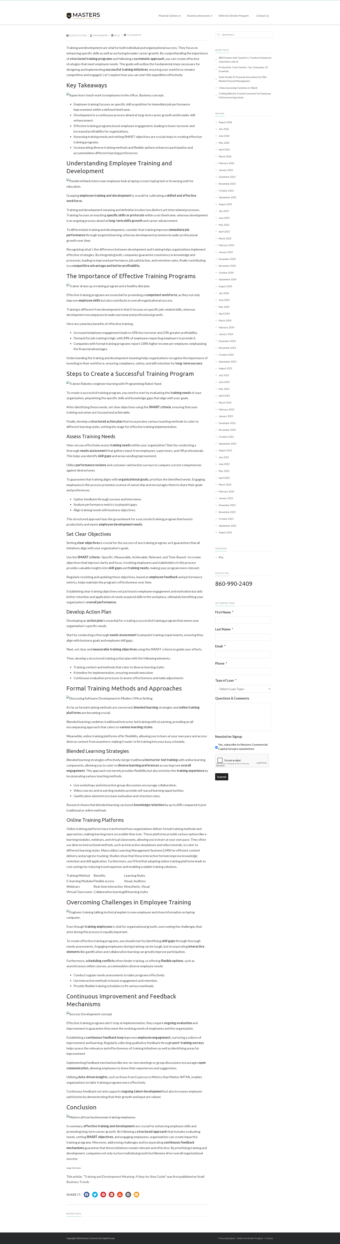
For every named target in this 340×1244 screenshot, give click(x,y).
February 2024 (226, 327)
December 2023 (227, 341)
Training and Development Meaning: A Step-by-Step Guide (124, 1176)
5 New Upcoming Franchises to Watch (238, 87)
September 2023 (227, 361)
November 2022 (227, 429)
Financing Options (227, 1238)
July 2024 (224, 293)
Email (220, 646)
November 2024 (227, 265)
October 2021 (226, 518)
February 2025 (226, 245)
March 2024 (225, 320)
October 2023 (226, 354)
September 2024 (227, 279)
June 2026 (224, 135)
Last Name (224, 629)
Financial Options (169, 15)
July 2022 (224, 457)
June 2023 (224, 382)
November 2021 (227, 512)
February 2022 (226, 491)
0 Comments (134, 35)
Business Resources (198, 15)
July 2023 (224, 375)
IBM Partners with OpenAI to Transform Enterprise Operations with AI (245, 59)
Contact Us (262, 15)
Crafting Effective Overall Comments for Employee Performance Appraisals (245, 95)
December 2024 (227, 259)
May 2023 (224, 388)
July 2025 (224, 211)
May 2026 (224, 142)
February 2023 (226, 409)
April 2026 (224, 149)
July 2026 (224, 129)
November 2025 (227, 183)
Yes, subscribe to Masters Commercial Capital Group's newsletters (243, 746)
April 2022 (224, 477)
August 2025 (225, 204)
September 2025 (227, 197)
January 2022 (226, 498)
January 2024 (226, 334)
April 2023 (224, 395)
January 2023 (226, 416)
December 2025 (227, 176)
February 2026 (226, 163)
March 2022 (225, 484)
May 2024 (224, 306)
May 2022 (224, 471)
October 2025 (226, 190)
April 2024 (224, 313)
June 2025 (224, 218)
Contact (269, 1238)
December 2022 (227, 423)
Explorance (143, 1077)
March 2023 (225, 402)
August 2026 (225, 122)
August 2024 (225, 286)
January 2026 (226, 170)
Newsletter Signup (228, 736)
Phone (221, 663)
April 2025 (224, 231)
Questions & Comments (232, 698)
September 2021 (227, 525)
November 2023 (227, 347)
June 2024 (224, 300)
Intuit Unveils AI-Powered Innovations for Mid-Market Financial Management (243, 79)
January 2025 (226, 252)
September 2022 (227, 443)
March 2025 (225, 238)
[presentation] (242, 761)
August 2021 (225, 532)
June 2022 (224, 464)
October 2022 (226, 436)
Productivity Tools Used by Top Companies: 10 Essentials (243, 69)
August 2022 (225, 450)
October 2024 (226, 272)
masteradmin (100, 35)
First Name (224, 612)
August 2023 (225, 368)
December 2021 (227, 505)
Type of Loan (225, 680)
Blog (117, 35)
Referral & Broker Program (234, 15)
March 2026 (225, 156)
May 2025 (224, 224)
